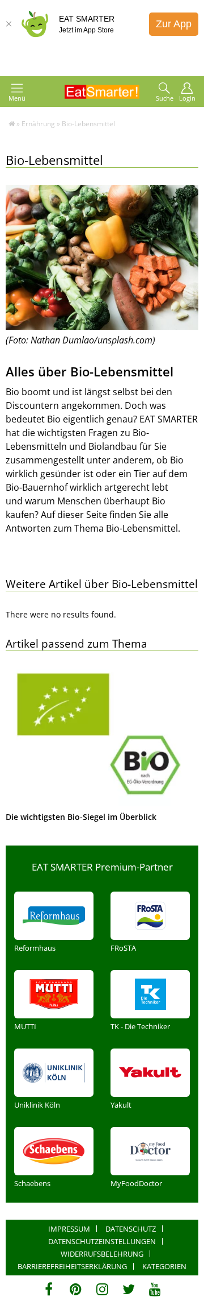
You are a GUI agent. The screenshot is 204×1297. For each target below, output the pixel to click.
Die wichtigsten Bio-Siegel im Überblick (81, 816)
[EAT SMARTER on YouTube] (155, 1289)
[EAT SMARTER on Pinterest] (75, 1289)
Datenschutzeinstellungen (102, 1241)
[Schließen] (8, 23)
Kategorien (164, 1266)
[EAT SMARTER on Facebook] (49, 1289)
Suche (164, 98)
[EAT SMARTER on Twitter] (128, 1289)
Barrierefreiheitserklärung (72, 1266)
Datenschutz (130, 1229)
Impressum (69, 1229)
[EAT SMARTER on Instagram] (102, 1289)
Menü (17, 98)
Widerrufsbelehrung (102, 1254)
